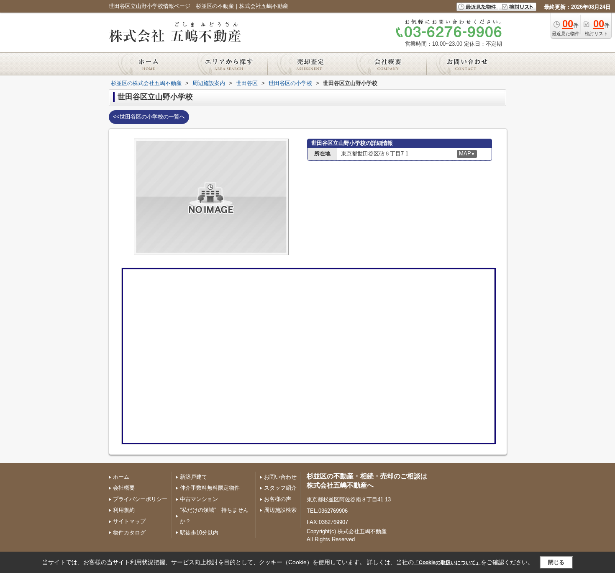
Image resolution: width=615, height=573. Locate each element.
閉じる (556, 562)
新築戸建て (193, 477)
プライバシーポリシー (140, 499)
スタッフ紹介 (280, 488)
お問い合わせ (280, 477)
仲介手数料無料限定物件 (210, 488)
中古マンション (199, 499)
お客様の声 (277, 499)
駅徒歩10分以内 (199, 532)
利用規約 (124, 510)
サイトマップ (129, 521)
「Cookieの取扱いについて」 (447, 562)
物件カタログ (129, 532)
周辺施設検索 (280, 510)
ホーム (121, 477)
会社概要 (124, 488)
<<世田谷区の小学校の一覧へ (149, 117)
